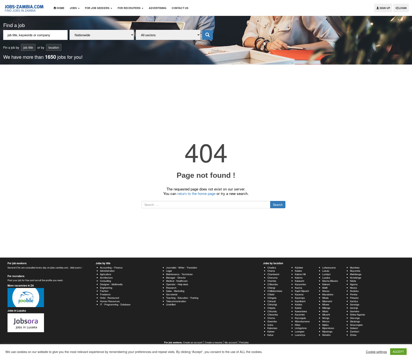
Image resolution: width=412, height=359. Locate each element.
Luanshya (300, 334)
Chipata (271, 307)
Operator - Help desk (177, 284)
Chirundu (272, 311)
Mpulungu (327, 331)
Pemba (353, 294)
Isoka (270, 324)
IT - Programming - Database (115, 304)
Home (60, 8)
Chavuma (272, 277)
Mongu (325, 318)
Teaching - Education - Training (182, 297)
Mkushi (326, 314)
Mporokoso (328, 328)
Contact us (180, 8)
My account (231, 342)
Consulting (105, 280)
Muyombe (355, 270)
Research (171, 287)
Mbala (325, 297)
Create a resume (213, 342)
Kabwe (270, 331)
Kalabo (298, 270)
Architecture (106, 277)
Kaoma (298, 287)
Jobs (73, 8)
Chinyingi (272, 304)
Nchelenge (355, 277)
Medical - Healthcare (177, 280)
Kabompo (272, 328)
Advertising (157, 8)
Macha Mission (330, 280)
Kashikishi (300, 301)
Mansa (325, 291)
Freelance (105, 294)
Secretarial (171, 294)
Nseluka (354, 291)
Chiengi (271, 287)
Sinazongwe (356, 324)
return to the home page (196, 193)
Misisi (325, 311)
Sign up (384, 8)
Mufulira (326, 334)
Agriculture (105, 274)
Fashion (104, 291)
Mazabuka (327, 294)
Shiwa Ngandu (357, 314)
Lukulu (325, 270)
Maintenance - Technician (179, 274)
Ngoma (353, 284)
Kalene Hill (300, 274)
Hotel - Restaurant (109, 297)
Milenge (326, 307)
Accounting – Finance (111, 267)
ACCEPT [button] (398, 352)
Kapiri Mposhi (302, 291)
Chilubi (270, 294)
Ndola (353, 280)
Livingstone (301, 328)
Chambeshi (273, 274)
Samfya (354, 301)
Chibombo (272, 284)
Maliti (324, 287)
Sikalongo (355, 321)
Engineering (106, 287)
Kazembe (300, 314)
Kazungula (300, 318)
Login (402, 8)
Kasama (299, 294)
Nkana (353, 287)
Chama (271, 270)
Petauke (354, 297)
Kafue (270, 334)
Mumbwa (354, 267)
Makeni (326, 284)
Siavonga (355, 318)
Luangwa (299, 331)
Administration (107, 270)
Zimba (353, 334)
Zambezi (354, 331)
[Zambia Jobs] (25, 8)
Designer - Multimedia (111, 284)
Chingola (271, 297)
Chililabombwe (274, 291)
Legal (169, 270)
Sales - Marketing (175, 291)
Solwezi (354, 328)
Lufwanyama (329, 267)
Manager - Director (176, 277)
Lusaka (326, 277)
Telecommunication (176, 301)
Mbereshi (327, 301)
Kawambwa (301, 311)
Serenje (354, 307)
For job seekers (97, 8)
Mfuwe (325, 304)
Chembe (271, 280)
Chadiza (271, 267)
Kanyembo (300, 284)
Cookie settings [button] (376, 352)
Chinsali (271, 301)
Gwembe (272, 321)
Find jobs (244, 342)
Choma (271, 318)
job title (28, 47)
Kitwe (297, 324)
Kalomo (299, 277)
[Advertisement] (206, 97)
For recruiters (129, 8)
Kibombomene (302, 321)
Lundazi (326, 274)
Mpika (325, 324)
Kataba (298, 304)
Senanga (354, 304)
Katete (298, 307)
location (53, 47)
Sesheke (354, 311)
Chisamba (272, 314)
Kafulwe (299, 267)
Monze (325, 321)
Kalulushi (299, 280)
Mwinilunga (355, 274)
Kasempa (300, 297)
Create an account (192, 342)
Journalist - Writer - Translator (181, 267)
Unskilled (171, 304)
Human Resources (110, 301)
